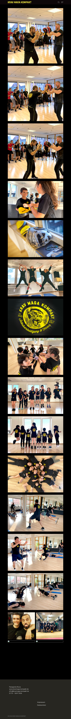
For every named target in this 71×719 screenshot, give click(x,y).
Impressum (41, 702)
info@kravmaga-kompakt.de (19, 691)
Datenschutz (41, 705)
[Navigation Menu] (62, 2)
